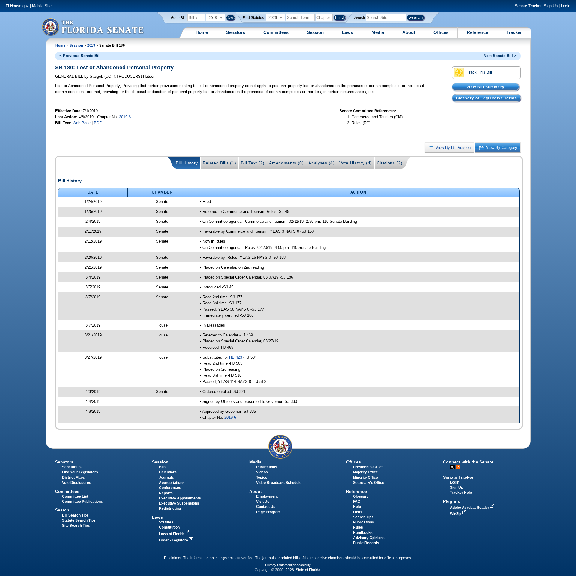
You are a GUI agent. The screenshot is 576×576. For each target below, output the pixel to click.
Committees (276, 32)
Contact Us (265, 506)
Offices (441, 32)
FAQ (356, 501)
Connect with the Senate (468, 462)
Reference (477, 32)
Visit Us (262, 501)
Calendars (168, 472)
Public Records (366, 543)
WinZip (456, 514)
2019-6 (125, 117)
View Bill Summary (485, 87)
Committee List (75, 496)
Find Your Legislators (80, 472)
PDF (98, 123)
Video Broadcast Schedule (279, 482)
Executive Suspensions (179, 503)
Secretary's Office (368, 482)
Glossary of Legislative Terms (486, 98)
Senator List (72, 467)
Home (202, 32)
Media (377, 32)
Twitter (452, 467)
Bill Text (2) (253, 163)
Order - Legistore (174, 540)
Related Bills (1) (219, 163)
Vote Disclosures (76, 482)
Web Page (82, 123)
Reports (166, 493)
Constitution (169, 527)
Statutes (166, 522)
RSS (458, 467)
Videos (262, 472)
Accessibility (302, 565)
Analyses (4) (321, 163)
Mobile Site (42, 6)
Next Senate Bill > (500, 55)
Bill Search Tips (75, 515)
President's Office (368, 467)
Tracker (514, 32)
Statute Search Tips (79, 520)
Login (565, 6)
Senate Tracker (458, 477)
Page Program (268, 512)
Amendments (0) (286, 163)
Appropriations (171, 482)
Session (315, 32)
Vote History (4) (355, 163)
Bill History (187, 163)
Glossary (361, 496)
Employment (267, 496)
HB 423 (235, 357)
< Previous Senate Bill (80, 55)
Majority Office (365, 472)
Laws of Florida (172, 534)
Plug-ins (451, 501)
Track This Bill (479, 72)
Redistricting (170, 508)
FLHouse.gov (17, 6)
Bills (162, 467)
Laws (347, 32)
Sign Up (551, 6)
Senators (235, 32)
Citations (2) (390, 163)
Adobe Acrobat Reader (470, 507)
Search (359, 17)
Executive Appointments (180, 498)
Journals (166, 477)
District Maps (73, 477)
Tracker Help (461, 492)
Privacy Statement (278, 565)
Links (357, 512)
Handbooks (363, 533)
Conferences (170, 488)
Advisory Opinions (369, 538)
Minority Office (365, 477)
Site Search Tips (76, 525)
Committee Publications (82, 501)
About (408, 32)
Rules (358, 527)
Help (357, 506)
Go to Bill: (179, 18)
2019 (91, 45)
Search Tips (363, 517)
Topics (261, 477)
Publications (266, 467)
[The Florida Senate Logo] (93, 27)
